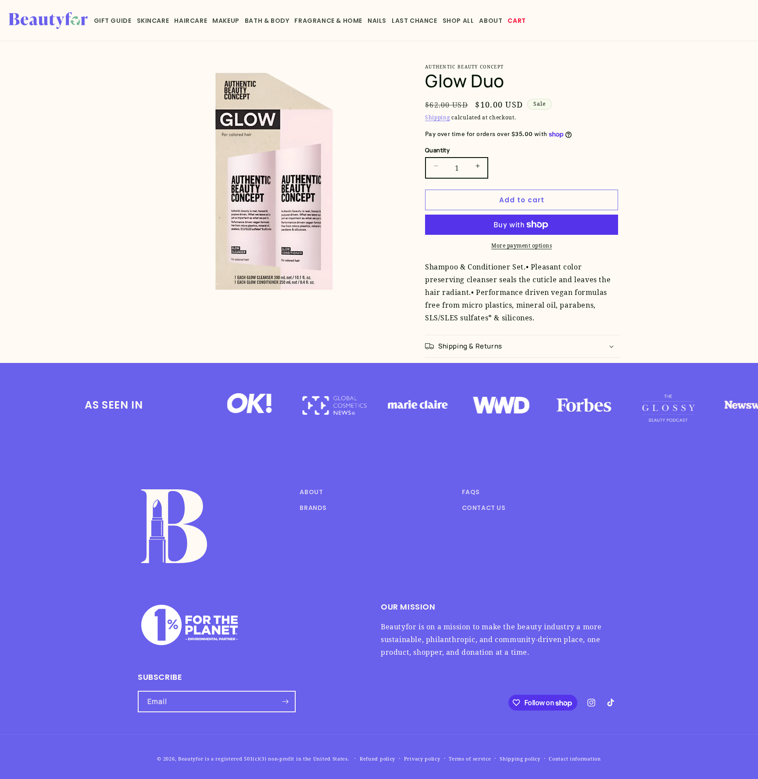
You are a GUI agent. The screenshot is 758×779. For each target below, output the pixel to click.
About (311, 492)
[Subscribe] (285, 701)
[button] (112, 20)
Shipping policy (520, 758)
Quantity (437, 150)
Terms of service (470, 758)
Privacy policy (422, 758)
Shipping (437, 117)
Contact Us (484, 507)
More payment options (521, 245)
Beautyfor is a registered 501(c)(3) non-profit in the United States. (264, 758)
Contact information (575, 758)
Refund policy (377, 758)
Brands (313, 507)
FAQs (471, 492)
